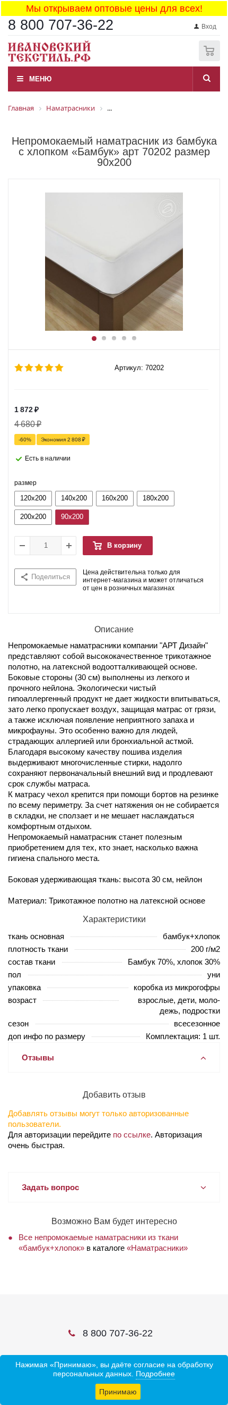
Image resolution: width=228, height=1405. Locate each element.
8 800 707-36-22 (60, 25)
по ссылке (132, 1134)
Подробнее (155, 1373)
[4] (50, 368)
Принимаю (118, 1391)
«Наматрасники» (157, 1247)
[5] (60, 368)
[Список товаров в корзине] (211, 58)
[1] (19, 368)
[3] (39, 368)
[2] (29, 368)
